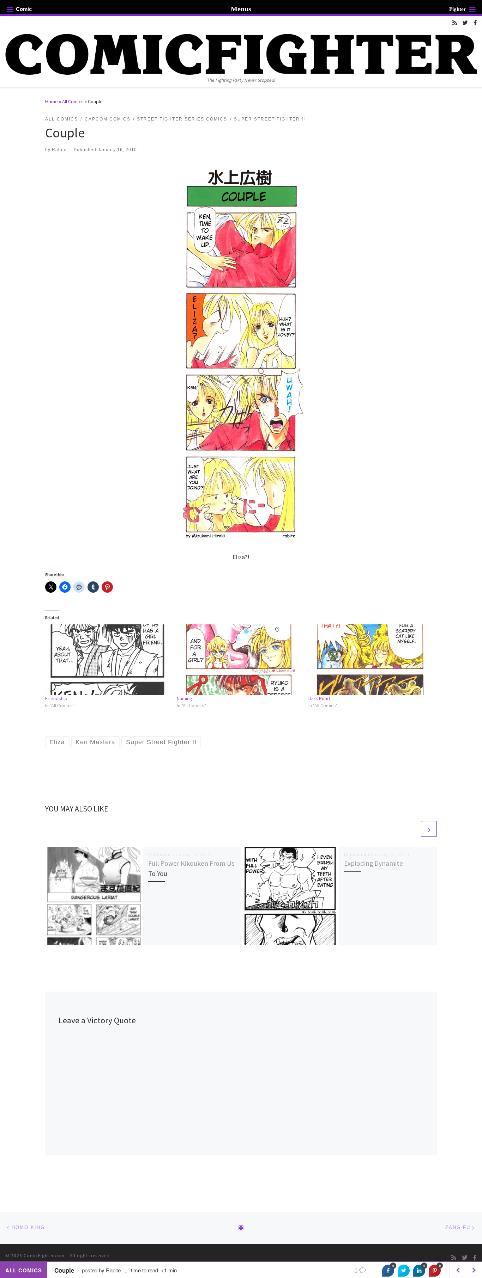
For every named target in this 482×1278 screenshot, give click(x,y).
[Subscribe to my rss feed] (454, 23)
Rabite (59, 149)
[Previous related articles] (412, 829)
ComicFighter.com (44, 1256)
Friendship (56, 698)
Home (51, 101)
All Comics (73, 101)
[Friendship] (107, 659)
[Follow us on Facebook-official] (475, 23)
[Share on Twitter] (404, 1271)
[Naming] (239, 659)
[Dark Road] (370, 659)
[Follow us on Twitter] (465, 23)
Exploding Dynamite (373, 863)
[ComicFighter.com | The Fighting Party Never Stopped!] (241, 53)
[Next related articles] (429, 829)
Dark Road (319, 698)
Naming (184, 698)
